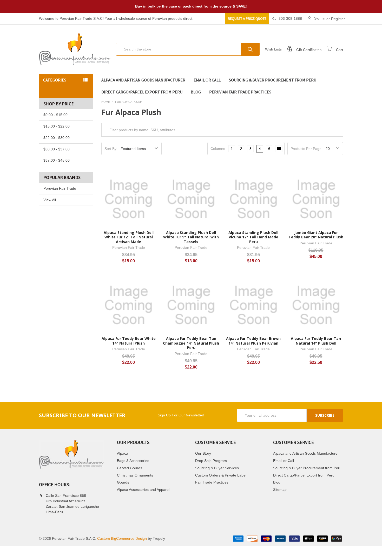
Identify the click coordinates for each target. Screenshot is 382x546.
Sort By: (110, 149)
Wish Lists (273, 49)
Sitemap (280, 489)
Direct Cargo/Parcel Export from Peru (141, 91)
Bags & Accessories (133, 461)
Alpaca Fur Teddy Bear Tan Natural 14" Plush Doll (316, 341)
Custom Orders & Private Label (220, 475)
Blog (196, 91)
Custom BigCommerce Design (122, 538)
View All (49, 200)
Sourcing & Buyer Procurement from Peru (272, 79)
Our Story (203, 453)
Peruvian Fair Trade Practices (240, 91)
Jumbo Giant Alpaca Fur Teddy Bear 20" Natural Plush (315, 235)
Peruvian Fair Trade (59, 188)
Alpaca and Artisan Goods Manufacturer (143, 79)
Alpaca (122, 453)
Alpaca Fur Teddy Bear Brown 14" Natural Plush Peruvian (253, 341)
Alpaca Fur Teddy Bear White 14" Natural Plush (129, 341)
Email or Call (207, 79)
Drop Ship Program (211, 461)
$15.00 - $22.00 (56, 126)
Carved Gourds (129, 468)
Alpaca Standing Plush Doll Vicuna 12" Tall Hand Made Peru (253, 237)
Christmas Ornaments (135, 475)
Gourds (123, 482)
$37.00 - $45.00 (56, 160)
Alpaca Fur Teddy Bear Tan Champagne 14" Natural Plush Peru (191, 343)
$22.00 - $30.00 (56, 138)
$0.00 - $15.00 (55, 115)
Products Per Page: (306, 149)
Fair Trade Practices (211, 482)
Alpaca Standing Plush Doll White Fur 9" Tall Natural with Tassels (191, 237)
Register (338, 19)
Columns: (218, 149)
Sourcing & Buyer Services (217, 468)
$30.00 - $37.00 (56, 149)
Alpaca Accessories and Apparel (143, 489)
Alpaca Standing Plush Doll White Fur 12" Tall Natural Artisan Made (129, 237)
